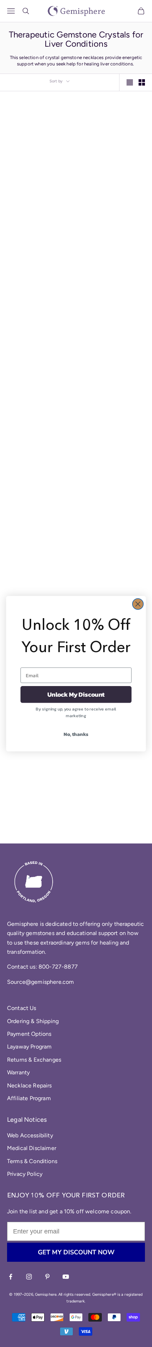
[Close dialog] (138, 603)
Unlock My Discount (76, 694)
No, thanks (76, 734)
